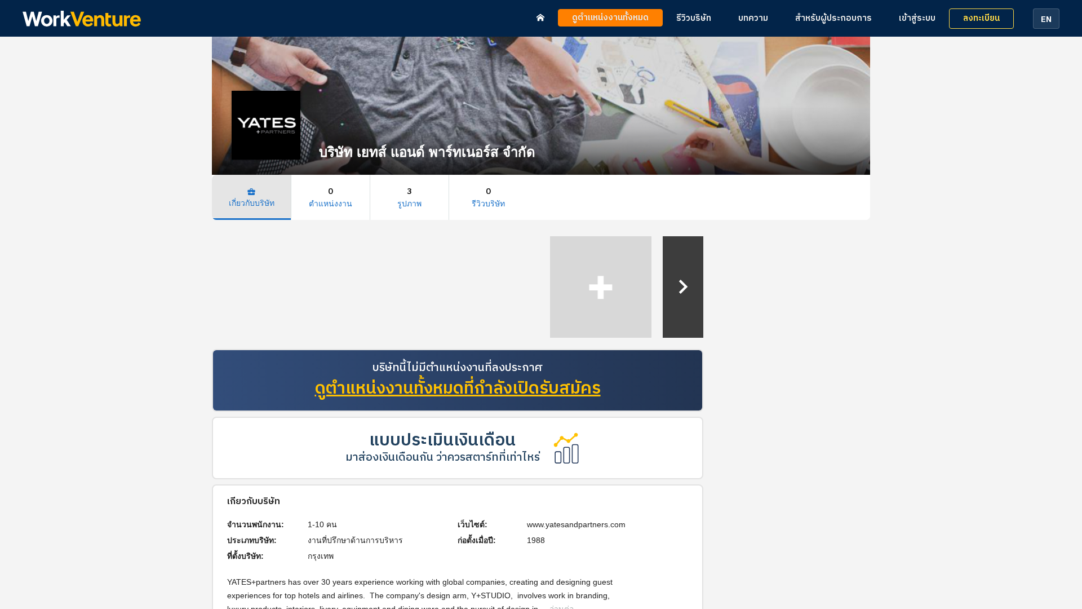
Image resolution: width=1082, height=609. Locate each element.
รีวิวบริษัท (693, 18)
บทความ (753, 18)
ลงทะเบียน (981, 18)
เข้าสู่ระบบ (917, 18)
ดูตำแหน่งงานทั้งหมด (610, 18)
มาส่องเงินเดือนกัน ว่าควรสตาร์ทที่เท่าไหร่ (442, 457)
